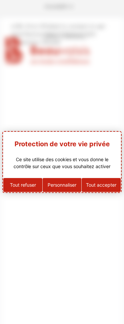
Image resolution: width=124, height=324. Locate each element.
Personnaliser (62, 185)
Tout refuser (23, 185)
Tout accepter (101, 185)
